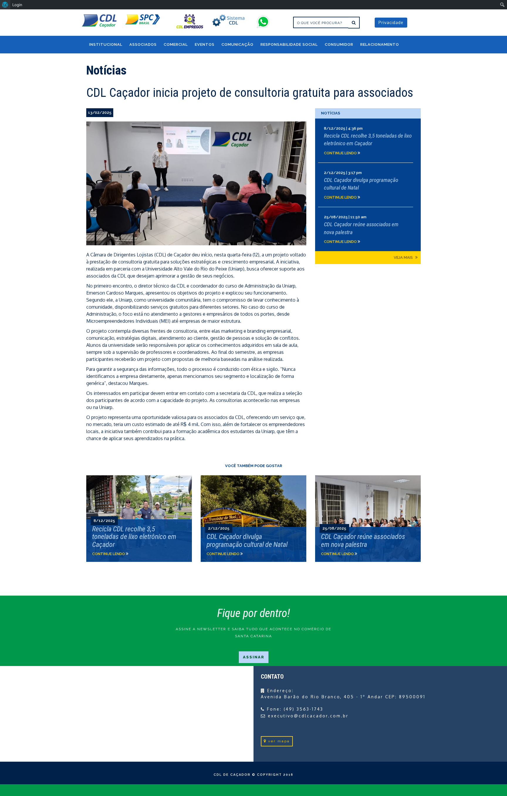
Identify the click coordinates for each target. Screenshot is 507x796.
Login (17, 4)
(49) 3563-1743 (303, 709)
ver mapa (279, 741)
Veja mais (404, 257)
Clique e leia (368, 141)
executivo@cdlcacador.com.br (308, 715)
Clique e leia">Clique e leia (139, 518)
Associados (143, 44)
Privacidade (390, 22)
